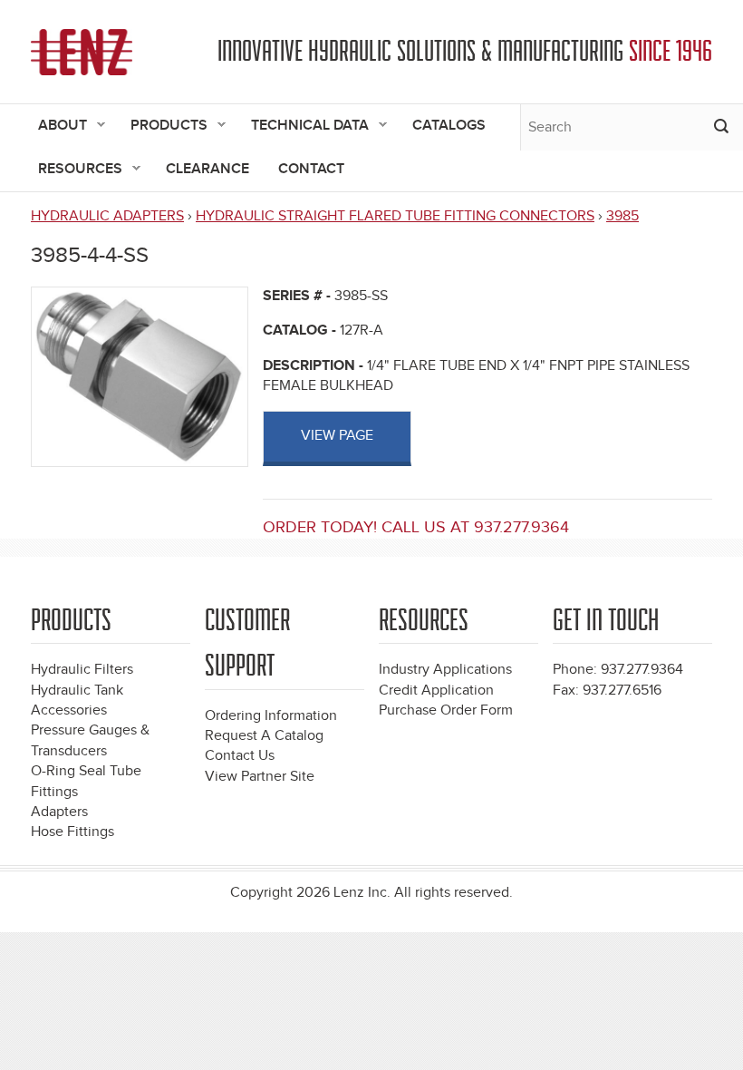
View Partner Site (259, 776)
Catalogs (449, 125)
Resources (73, 170)
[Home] (81, 52)
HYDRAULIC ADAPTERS (107, 216)
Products (161, 126)
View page (337, 435)
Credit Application (436, 690)
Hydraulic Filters (82, 669)
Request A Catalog (264, 735)
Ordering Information (271, 716)
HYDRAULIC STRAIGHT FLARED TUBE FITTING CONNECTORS (395, 216)
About (55, 126)
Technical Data (302, 126)
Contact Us (240, 755)
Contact (311, 169)
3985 (622, 216)
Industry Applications (445, 669)
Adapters (59, 812)
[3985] (139, 375)
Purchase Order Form (446, 710)
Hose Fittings (72, 832)
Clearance (207, 169)
